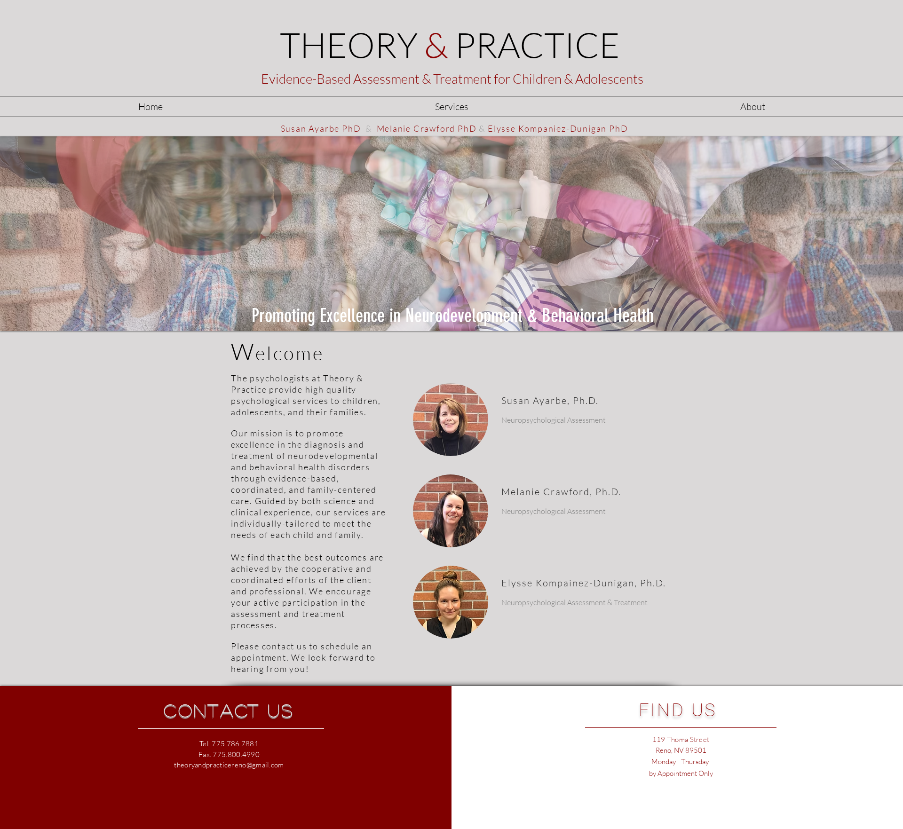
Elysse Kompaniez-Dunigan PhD (558, 128)
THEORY (450, 44)
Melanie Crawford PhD (427, 128)
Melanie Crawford (545, 491)
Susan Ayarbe (534, 400)
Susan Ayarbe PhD (321, 128)
